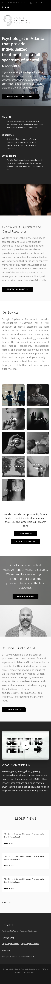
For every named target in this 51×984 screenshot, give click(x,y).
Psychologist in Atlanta (10, 943)
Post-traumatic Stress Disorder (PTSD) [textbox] (13, 395)
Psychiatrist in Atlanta (10, 931)
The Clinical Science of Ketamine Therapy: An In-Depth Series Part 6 (24, 835)
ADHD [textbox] (38, 442)
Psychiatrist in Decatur (28, 931)
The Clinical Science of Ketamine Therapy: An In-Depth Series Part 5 (24, 858)
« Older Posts (6, 902)
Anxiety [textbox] (13, 419)
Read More (8, 843)
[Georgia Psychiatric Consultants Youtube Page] (8, 7)
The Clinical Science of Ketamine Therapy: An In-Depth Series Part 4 (24, 880)
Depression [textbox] (38, 395)
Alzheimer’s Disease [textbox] (38, 466)
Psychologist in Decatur (30, 943)
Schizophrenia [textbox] (13, 466)
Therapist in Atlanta (9, 956)
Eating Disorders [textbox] (13, 490)
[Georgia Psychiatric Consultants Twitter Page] (5, 7)
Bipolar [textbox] (38, 419)
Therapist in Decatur (26, 956)
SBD (34, 972)
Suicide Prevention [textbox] (13, 442)
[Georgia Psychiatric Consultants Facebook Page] (2, 7)
